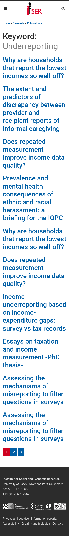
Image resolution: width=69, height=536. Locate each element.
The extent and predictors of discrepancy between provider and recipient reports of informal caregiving (34, 109)
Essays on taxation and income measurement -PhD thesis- (31, 353)
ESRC (15, 506)
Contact (57, 523)
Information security (44, 518)
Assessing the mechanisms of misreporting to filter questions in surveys (33, 390)
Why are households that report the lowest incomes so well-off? (34, 68)
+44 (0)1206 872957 (16, 494)
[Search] (63, 8)
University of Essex (41, 506)
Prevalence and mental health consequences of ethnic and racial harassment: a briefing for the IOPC (33, 198)
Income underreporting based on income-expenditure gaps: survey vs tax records (34, 312)
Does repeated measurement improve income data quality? (34, 153)
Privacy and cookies (16, 518)
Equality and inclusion (35, 523)
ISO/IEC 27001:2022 (60, 506)
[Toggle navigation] (6, 8)
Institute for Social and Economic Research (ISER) (34, 9)
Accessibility (11, 523)
